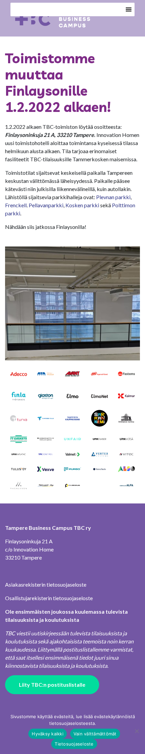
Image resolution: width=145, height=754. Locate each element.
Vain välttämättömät (95, 733)
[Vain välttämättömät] (136, 731)
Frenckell (16, 205)
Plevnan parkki (113, 197)
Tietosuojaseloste (74, 744)
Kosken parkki (82, 205)
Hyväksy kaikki (47, 733)
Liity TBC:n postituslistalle (52, 684)
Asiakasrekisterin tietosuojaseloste (45, 584)
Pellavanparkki (46, 205)
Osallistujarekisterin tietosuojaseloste (49, 598)
